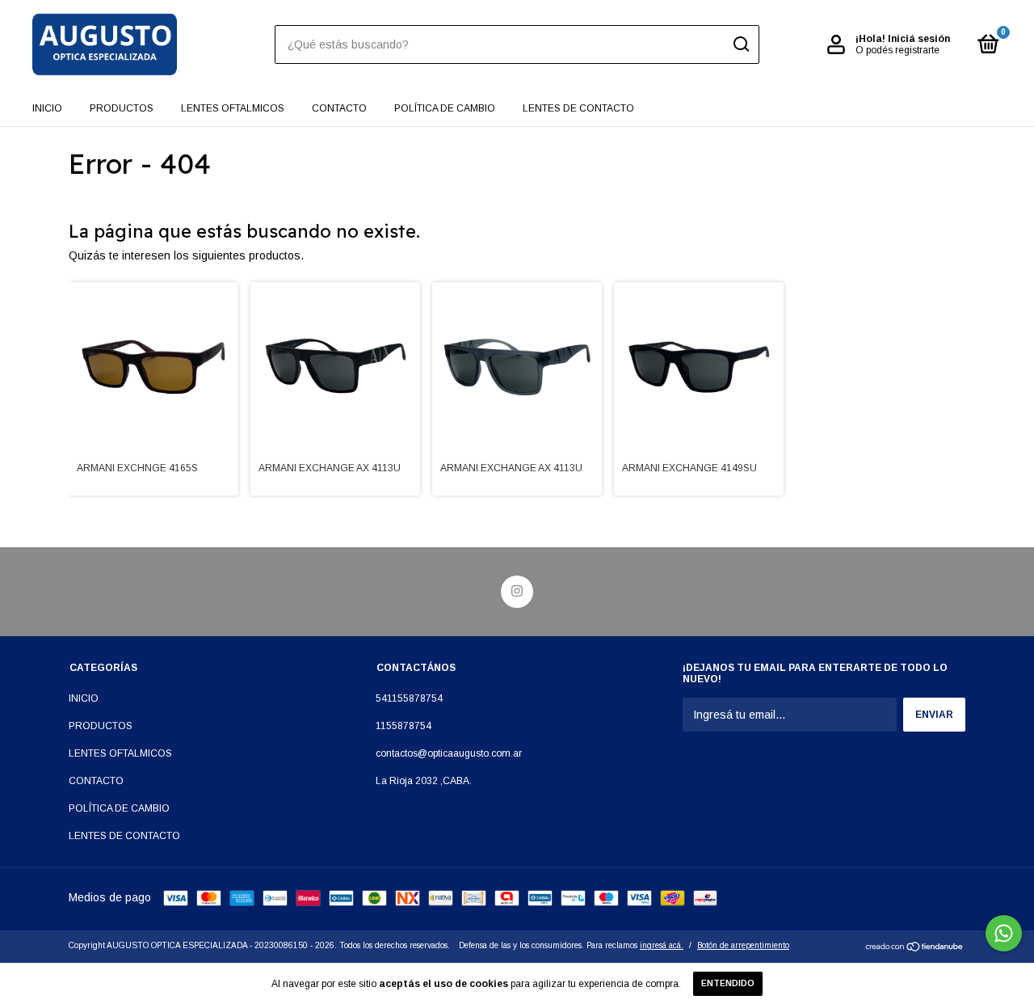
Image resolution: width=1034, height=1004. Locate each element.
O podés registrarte (897, 50)
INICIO (47, 108)
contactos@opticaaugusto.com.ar (449, 753)
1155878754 (403, 726)
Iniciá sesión (919, 38)
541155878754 (409, 698)
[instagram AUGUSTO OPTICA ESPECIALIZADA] (517, 592)
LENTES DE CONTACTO (578, 108)
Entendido (727, 983)
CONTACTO (339, 108)
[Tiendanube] (914, 948)
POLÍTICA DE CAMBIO (444, 108)
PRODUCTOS (121, 108)
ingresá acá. (661, 945)
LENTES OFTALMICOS (232, 108)
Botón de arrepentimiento (743, 945)
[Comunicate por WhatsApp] (1004, 933)
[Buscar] (740, 44)
